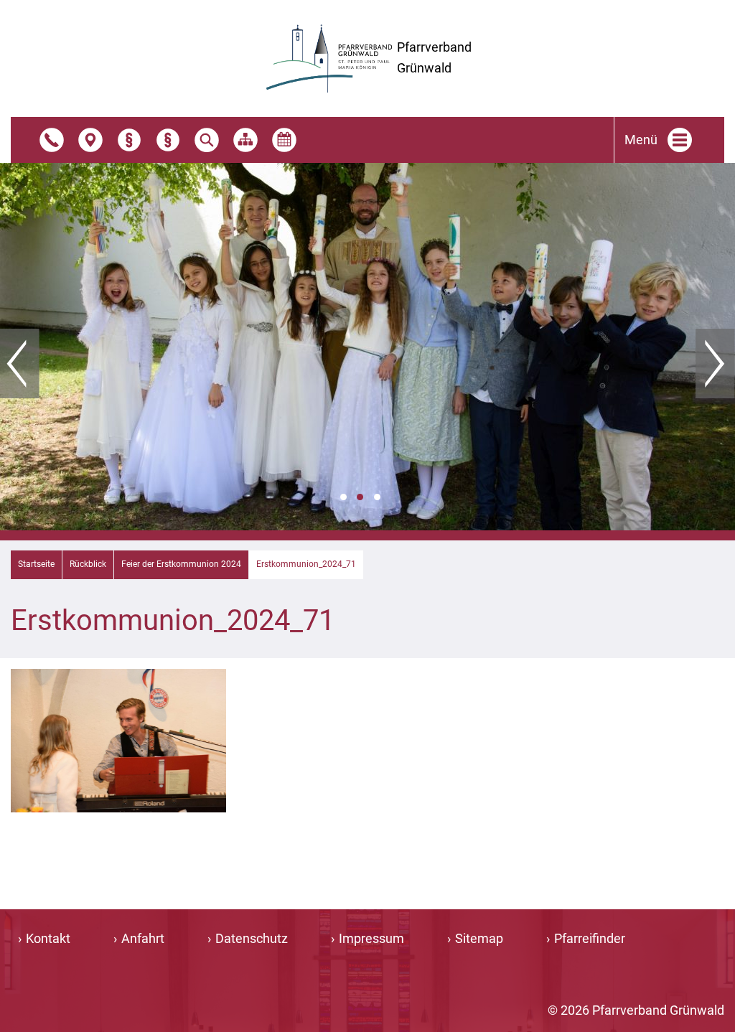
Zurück (19, 364)
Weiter (715, 364)
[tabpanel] (367, 346)
